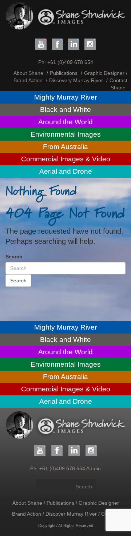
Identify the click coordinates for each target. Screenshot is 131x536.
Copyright (46, 525)
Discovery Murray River (76, 80)
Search (14, 256)
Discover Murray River (71, 514)
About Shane (28, 73)
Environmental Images (66, 134)
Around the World (65, 122)
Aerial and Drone (65, 171)
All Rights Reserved (75, 525)
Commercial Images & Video (65, 159)
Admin (93, 468)
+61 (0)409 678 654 (70, 62)
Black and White (65, 109)
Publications (64, 73)
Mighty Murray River (65, 97)
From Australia (65, 146)
